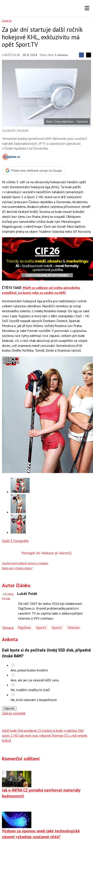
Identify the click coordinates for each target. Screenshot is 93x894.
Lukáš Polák (11, 55)
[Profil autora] (8, 597)
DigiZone (24, 627)
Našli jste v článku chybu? (17, 568)
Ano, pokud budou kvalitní (29, 670)
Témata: (8, 627)
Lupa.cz (7, 20)
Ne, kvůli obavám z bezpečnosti (34, 700)
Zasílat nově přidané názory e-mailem (25, 563)
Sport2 (57, 627)
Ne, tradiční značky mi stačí (30, 690)
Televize (73, 627)
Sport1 (41, 627)
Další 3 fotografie (15, 541)
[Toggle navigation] (87, 8)
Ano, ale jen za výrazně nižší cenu (35, 680)
